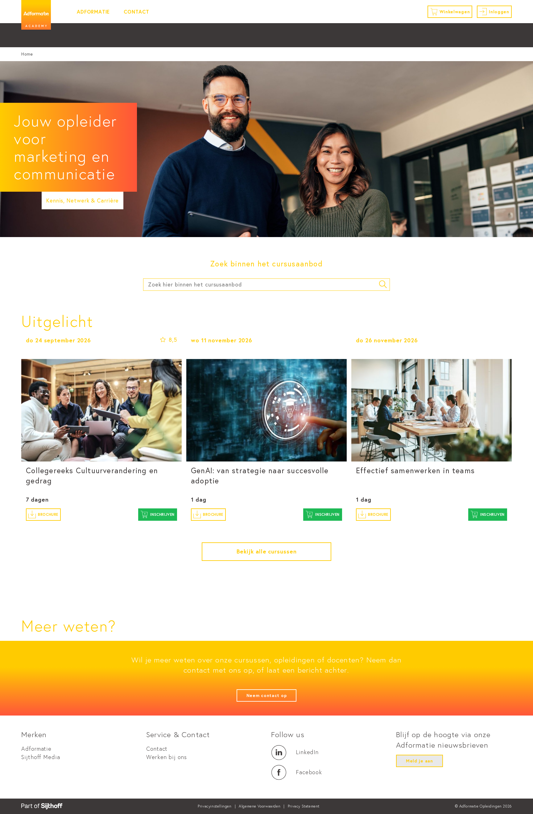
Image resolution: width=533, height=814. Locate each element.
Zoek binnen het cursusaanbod (266, 264)
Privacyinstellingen (214, 806)
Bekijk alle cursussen (267, 551)
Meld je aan (419, 761)
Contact (136, 11)
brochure (48, 514)
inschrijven (162, 514)
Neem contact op (266, 695)
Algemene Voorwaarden (259, 806)
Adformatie (93, 11)
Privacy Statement (304, 806)
